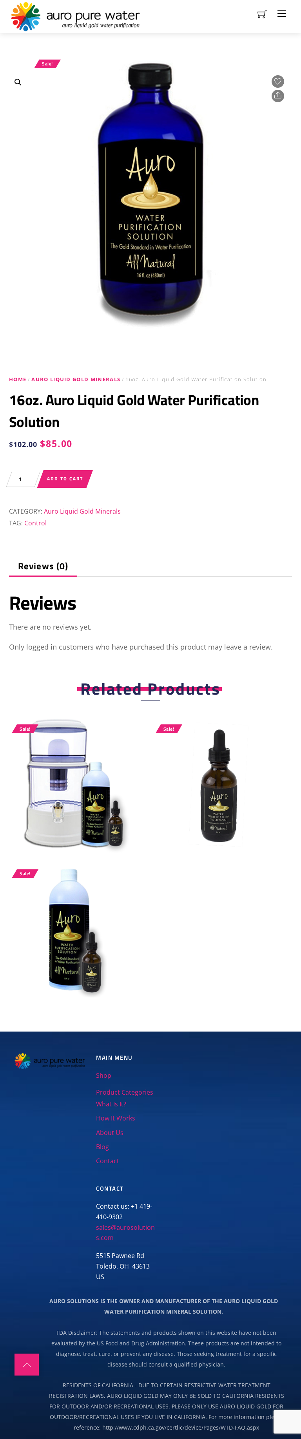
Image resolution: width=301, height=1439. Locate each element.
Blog (102, 1146)
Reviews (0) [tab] (43, 566)
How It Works (115, 1118)
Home (17, 379)
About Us (109, 1132)
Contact (107, 1161)
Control (35, 523)
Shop (103, 1075)
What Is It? (111, 1104)
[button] (18, 82)
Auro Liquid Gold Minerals (75, 379)
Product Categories (124, 1092)
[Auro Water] (75, 15)
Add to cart (65, 478)
